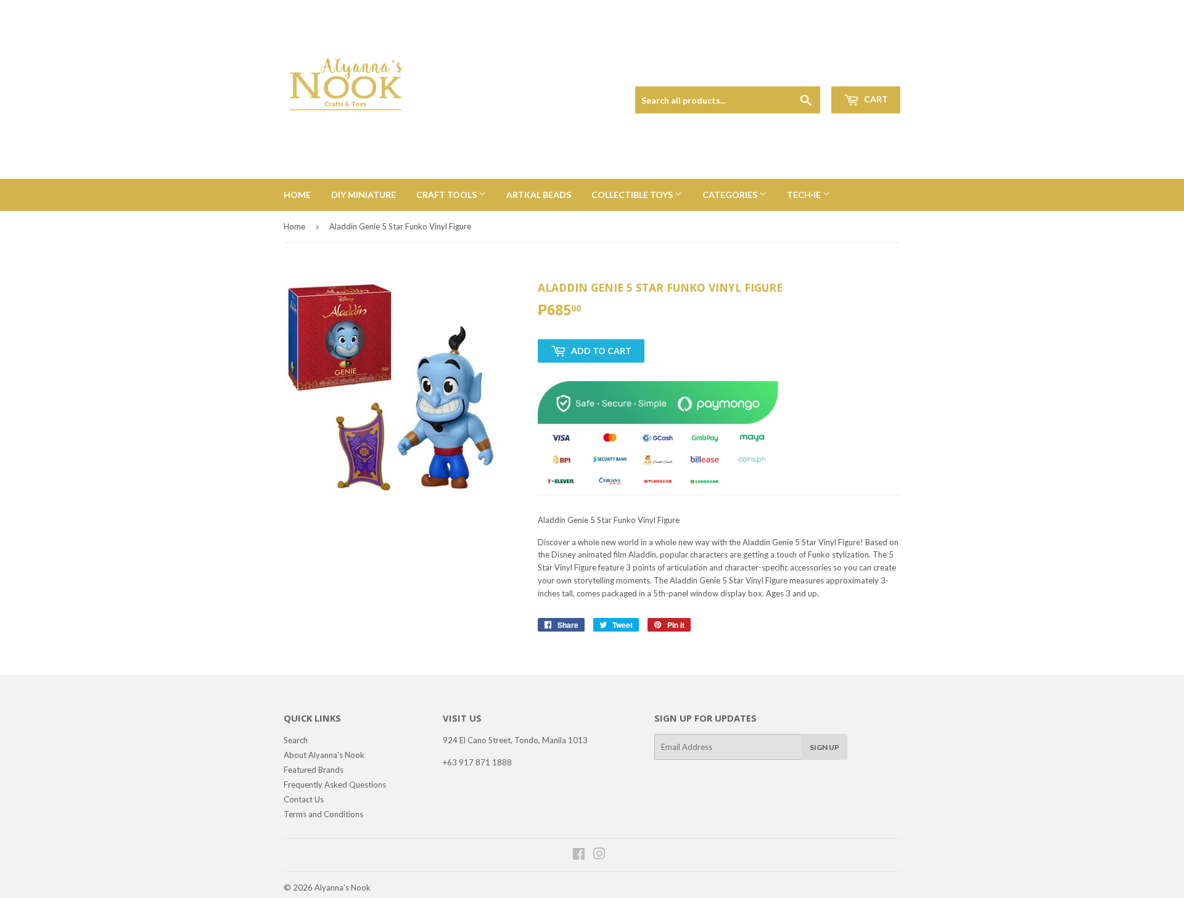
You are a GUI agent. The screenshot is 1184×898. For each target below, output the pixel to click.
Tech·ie (805, 194)
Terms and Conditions (323, 814)
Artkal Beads (538, 194)
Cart (875, 99)
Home (297, 194)
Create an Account (870, 72)
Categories (730, 194)
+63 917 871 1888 (477, 762)
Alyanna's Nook (342, 887)
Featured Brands (313, 770)
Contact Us (304, 799)
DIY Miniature (363, 194)
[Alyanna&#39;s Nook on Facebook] (578, 855)
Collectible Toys (633, 194)
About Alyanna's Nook (324, 755)
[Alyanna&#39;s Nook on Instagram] (599, 855)
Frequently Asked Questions (335, 784)
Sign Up (824, 747)
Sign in (814, 72)
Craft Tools (447, 194)
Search (296, 740)
